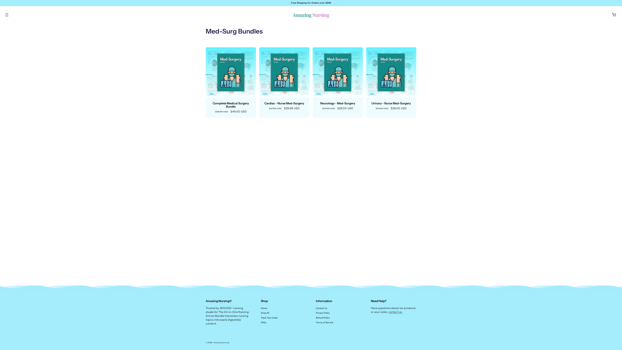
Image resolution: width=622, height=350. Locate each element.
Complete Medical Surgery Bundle (231, 105)
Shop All (265, 312)
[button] (6, 14)
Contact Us (321, 308)
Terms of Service (324, 322)
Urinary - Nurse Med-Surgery (391, 103)
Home (264, 308)
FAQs (263, 322)
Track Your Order (269, 317)
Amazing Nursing (221, 342)
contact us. (395, 312)
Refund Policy (323, 317)
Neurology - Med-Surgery (337, 103)
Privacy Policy (323, 312)
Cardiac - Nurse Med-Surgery (284, 103)
